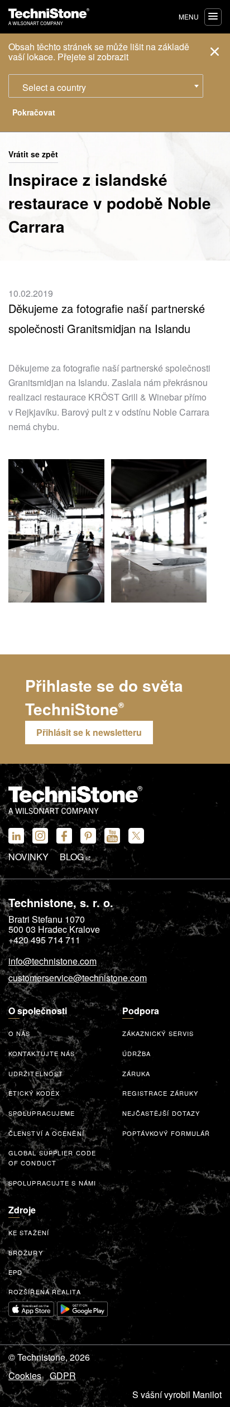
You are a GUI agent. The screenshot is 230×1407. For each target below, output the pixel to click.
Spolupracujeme (41, 1113)
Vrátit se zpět (33, 155)
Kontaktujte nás (41, 1053)
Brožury (25, 1252)
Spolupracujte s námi (52, 1182)
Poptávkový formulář (166, 1133)
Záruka (136, 1073)
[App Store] (31, 1309)
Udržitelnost (35, 1073)
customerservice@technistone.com (77, 978)
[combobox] (106, 86)
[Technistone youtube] (112, 836)
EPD (15, 1272)
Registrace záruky (160, 1092)
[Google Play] (82, 1309)
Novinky (28, 857)
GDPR (63, 1376)
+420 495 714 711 (44, 940)
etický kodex (34, 1092)
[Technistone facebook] (64, 836)
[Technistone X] (136, 836)
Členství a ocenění (46, 1133)
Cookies (24, 1376)
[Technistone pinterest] (88, 836)
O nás (19, 1033)
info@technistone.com (52, 961)
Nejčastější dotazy (161, 1113)
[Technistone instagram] (40, 836)
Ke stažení (28, 1232)
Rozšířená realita (44, 1291)
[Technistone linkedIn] (16, 836)
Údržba (136, 1053)
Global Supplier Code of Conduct (52, 1158)
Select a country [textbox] (54, 87)
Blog (73, 857)
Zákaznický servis (158, 1033)
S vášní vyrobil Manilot (177, 1395)
